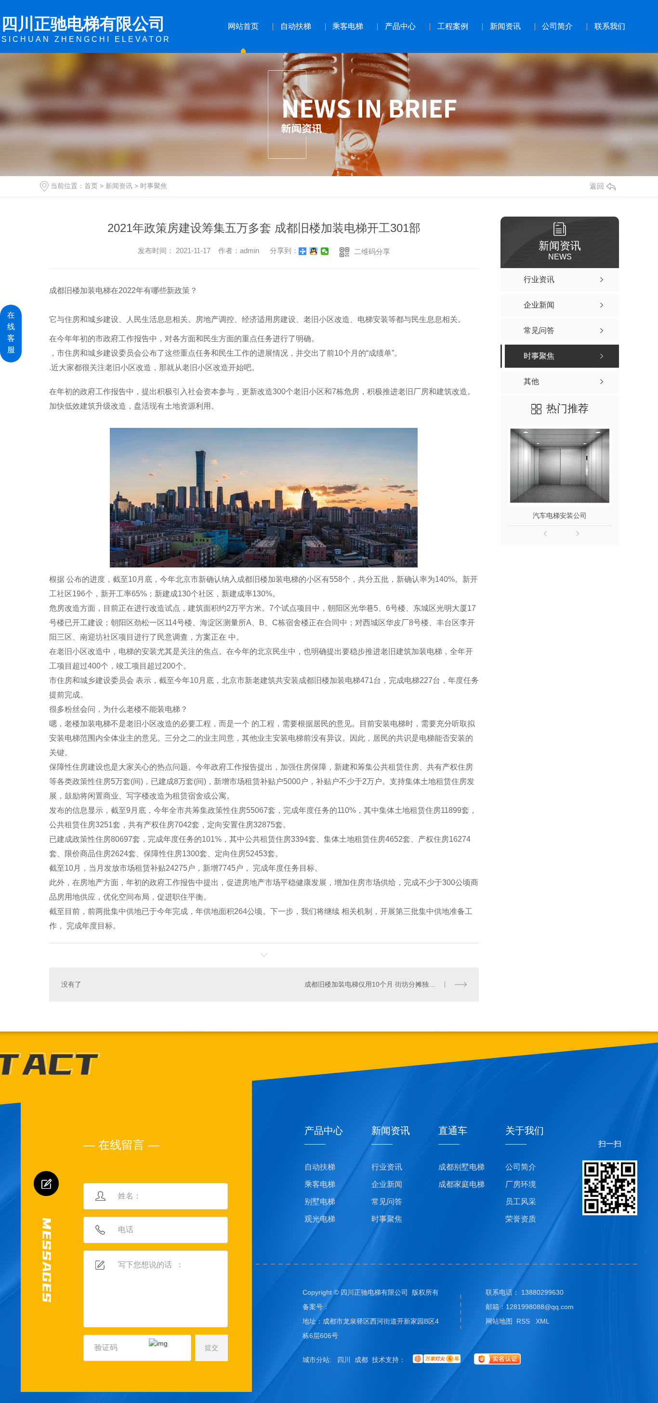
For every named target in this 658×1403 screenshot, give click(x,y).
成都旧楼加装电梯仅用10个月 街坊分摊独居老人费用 (383, 984)
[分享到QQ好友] (314, 251)
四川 (344, 1360)
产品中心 (400, 26)
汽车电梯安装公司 (560, 515)
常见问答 (386, 1201)
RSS (524, 1321)
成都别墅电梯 (461, 1167)
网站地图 (499, 1321)
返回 (597, 186)
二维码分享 (372, 251)
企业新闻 (386, 1184)
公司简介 (557, 26)
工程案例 (452, 26)
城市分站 (316, 1360)
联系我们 (609, 26)
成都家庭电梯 (461, 1184)
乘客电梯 (347, 26)
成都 (361, 1360)
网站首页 (243, 26)
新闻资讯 (505, 26)
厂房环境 (520, 1184)
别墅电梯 (319, 1201)
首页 (91, 186)
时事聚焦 (153, 186)
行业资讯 (386, 1167)
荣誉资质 (520, 1219)
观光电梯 (319, 1219)
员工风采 (520, 1201)
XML (543, 1321)
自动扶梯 (295, 26)
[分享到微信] (325, 251)
